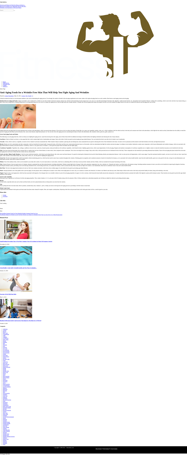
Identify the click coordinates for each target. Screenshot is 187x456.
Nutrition (5, 394)
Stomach (5, 419)
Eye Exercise (6, 350)
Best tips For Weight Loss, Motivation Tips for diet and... (13, 6)
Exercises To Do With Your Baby (8, 294)
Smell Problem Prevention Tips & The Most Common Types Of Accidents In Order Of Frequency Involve (26, 241)
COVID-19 (5, 338)
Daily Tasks (5, 339)
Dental (4, 341)
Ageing (23, 96)
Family (4, 354)
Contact (5, 85)
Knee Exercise (6, 384)
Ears (4, 346)
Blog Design (99, 448)
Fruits (4, 360)
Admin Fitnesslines (9, 96)
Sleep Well (5, 414)
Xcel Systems (114, 448)
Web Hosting (106, 448)
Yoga (4, 444)
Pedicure (5, 397)
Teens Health (6, 427)
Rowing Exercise (7, 410)
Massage (5, 390)
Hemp (4, 373)
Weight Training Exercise (9, 436)
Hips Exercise (6, 376)
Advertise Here (6, 84)
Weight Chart (6, 434)
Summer (5, 420)
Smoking (5, 415)
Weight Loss (6, 435)
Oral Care (5, 396)
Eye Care (5, 348)
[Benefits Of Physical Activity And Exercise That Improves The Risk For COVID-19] (16, 317)
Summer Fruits (6, 422)
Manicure (5, 389)
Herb (4, 375)
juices (4, 382)
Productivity (6, 405)
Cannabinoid (6, 334)
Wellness (5, 437)
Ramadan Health (7, 407)
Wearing (5, 432)
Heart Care (5, 372)
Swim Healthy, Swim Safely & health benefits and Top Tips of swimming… (18, 267)
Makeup (5, 388)
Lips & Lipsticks (7, 386)
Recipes (5, 409)
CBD (4, 335)
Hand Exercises (6, 367)
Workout (5, 441)
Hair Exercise (6, 364)
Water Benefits (6, 430)
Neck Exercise (6, 393)
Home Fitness (6, 377)
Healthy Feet (6, 371)
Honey (4, 379)
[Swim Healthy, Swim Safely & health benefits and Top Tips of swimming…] (16, 265)
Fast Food (5, 355)
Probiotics (5, 403)
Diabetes (5, 342)
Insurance (5, 381)
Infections (5, 380)
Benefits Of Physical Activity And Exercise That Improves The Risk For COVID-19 (20, 320)
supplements (6, 424)
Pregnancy (5, 402)
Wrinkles (5, 443)
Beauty (4, 331)
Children (5, 337)
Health (29, 96)
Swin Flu (5, 426)
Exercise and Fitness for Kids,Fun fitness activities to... (12, 5)
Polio (4, 401)
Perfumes (5, 398)
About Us (5, 86)
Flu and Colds (6, 359)
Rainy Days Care (7, 406)
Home (4, 81)
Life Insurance (6, 385)
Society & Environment (8, 417)
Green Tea (5, 362)
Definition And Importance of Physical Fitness (10, 7)
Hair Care (5, 363)
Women (5, 440)
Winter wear (6, 439)
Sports (4, 418)
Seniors (4, 411)
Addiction (5, 329)
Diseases (5, 344)
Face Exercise (6, 351)
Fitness (4, 358)
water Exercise (6, 431)
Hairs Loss (5, 365)
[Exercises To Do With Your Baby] (16, 291)
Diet (27, 96)
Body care (5, 333)
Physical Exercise (7, 399)
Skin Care (5, 413)
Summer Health (6, 423)
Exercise (5, 347)
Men (4, 392)
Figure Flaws (6, 356)
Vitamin (5, 428)
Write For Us (6, 83)
